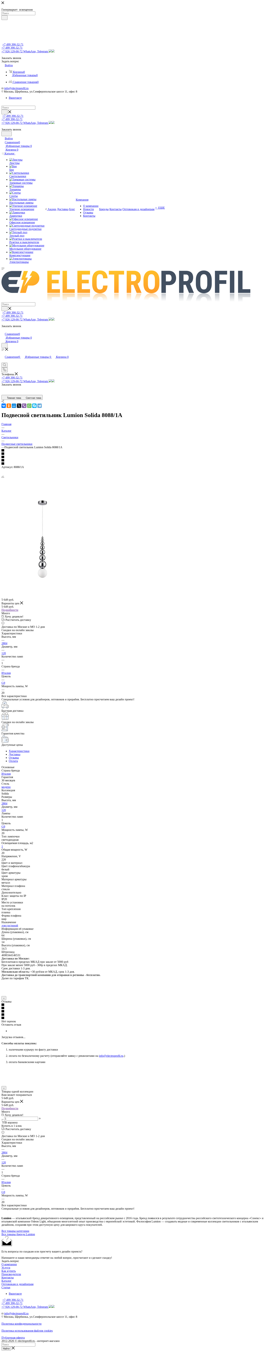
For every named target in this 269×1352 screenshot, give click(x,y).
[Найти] (4, 17)
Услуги (5, 1267)
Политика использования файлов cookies (27, 1330)
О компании (9, 1264)
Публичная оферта (13, 1337)
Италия (6, 673)
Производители (11, 1274)
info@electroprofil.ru (16, 88)
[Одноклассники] (9, 406)
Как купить (8, 1270)
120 (3, 653)
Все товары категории (15, 1231)
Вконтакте (15, 97)
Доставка (14, 754)
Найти (6, 1348)
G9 (3, 682)
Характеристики (19, 751)
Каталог (6, 1280)
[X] (19, 406)
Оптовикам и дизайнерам (17, 1284)
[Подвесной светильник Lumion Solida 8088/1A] (42, 579)
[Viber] (24, 406)
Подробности (9, 609)
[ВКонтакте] (3, 406)
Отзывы (14, 757)
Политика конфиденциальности (21, 1323)
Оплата (13, 760)
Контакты (7, 1277)
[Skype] (34, 406)
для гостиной (9, 925)
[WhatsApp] (29, 406)
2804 (4, 643)
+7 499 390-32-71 (12, 44)
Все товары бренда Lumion (18, 1234)
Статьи (5, 1287)
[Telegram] (39, 406)
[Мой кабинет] (3, 330)
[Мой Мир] (14, 406)
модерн (6, 787)
